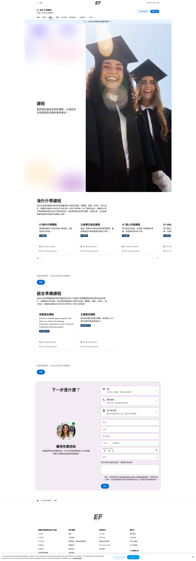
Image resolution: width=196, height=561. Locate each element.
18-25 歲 (41, 541)
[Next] (157, 258)
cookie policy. (77, 558)
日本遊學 (71, 537)
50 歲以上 (41, 549)
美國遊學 (71, 545)
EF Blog (101, 534)
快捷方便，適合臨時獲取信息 (117, 403)
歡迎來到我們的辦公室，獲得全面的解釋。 (122, 414)
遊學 (70, 534)
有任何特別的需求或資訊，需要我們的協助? (117, 462)
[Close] (192, 557)
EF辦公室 (133, 537)
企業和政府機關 (43, 552)
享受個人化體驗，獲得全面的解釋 (119, 392)
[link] (45, 11)
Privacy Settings (119, 557)
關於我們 (133, 534)
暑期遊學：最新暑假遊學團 (77, 541)
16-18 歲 (40, 537)
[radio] (130, 390)
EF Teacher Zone (104, 545)
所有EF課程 (133, 541)
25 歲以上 (41, 545)
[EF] (98, 2)
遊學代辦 (71, 549)
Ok (133, 557)
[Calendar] (156, 450)
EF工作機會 (133, 545)
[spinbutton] (105, 451)
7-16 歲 (40, 534)
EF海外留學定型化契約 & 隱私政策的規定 (133, 477)
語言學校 (71, 552)
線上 (108, 389)
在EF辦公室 (111, 411)
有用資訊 (102, 549)
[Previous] (153, 258)
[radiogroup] (130, 401)
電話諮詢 (110, 400)
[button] (40, 3)
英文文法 (102, 537)
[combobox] (106, 443)
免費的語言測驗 (104, 541)
